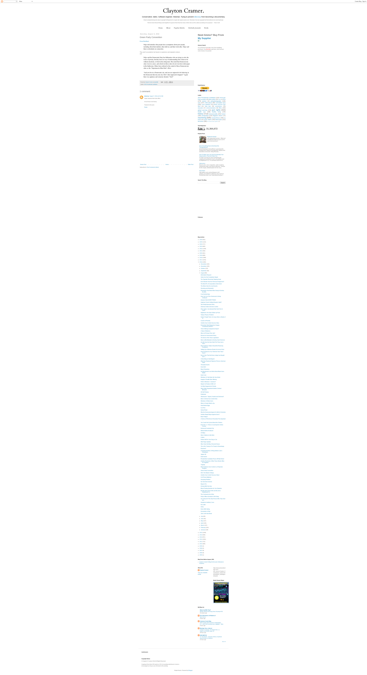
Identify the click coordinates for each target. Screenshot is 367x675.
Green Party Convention (207, 470)
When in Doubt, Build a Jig (207, 403)
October (203, 268)
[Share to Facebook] (170, 82)
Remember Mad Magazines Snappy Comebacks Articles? (210, 325)
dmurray (146, 96)
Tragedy (203, 464)
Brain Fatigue (204, 416)
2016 (201, 262)
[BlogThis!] (167, 82)
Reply (145, 107)
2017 (201, 260)
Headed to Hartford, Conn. (207, 502)
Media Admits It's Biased (207, 430)
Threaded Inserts (205, 364)
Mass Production (205, 369)
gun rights (216, 110)
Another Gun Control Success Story (210, 323)
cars (199, 102)
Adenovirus (202, 163)
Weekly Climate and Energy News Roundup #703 (211, 611)
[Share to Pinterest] (172, 82)
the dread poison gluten (212, 121)
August (203, 273)
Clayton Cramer (204, 570)
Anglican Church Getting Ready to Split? (211, 302)
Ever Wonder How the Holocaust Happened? (212, 281)
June (202, 518)
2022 (201, 248)
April (202, 523)
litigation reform (218, 115)
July (202, 516)
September (204, 270)
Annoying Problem (205, 479)
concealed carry (221, 102)
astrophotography (216, 101)
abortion (204, 101)
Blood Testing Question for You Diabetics (211, 488)
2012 (201, 539)
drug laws (208, 106)
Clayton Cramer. (183, 11)
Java (219, 99)
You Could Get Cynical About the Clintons (211, 422)
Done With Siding (205, 509)
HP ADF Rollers (205, 392)
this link (208, 49)
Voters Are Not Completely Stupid (209, 277)
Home (160, 28)
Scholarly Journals (194, 28)
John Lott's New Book (206, 513)
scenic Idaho (207, 119)
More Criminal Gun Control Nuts (209, 398)
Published (203, 394)
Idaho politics (212, 99)
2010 (201, 543)
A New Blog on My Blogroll (207, 359)
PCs (224, 99)
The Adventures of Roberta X (208, 615)
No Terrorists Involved (206, 481)
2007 (201, 550)
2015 (201, 532)
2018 (201, 257)
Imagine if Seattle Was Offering (209, 379)
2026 (201, 239)
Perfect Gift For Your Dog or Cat (209, 439)
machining (202, 118)
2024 (201, 244)
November (204, 266)
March (202, 525)
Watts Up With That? (205, 610)
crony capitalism (206, 104)
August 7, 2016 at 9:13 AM (156, 96)
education (200, 108)
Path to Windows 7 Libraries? (208, 381)
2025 (201, 242)
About (168, 28)
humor (224, 114)
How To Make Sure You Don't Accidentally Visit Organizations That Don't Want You (211, 155)
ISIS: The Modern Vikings (207, 472)
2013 (201, 537)
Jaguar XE (203, 454)
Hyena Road (204, 410)
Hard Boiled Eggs (205, 405)
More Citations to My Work (207, 435)
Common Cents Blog (205, 621)
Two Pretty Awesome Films (207, 304)
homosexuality (213, 114)
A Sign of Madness (205, 331)
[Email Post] (161, 82)
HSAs (202, 507)
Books (206, 28)
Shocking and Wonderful (207, 288)
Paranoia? (203, 448)
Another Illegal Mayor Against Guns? (210, 414)
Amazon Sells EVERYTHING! (208, 300)
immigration (205, 115)
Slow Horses (203, 617)
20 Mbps (203, 433)
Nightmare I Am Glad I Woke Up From (210, 312)
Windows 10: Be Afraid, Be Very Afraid (210, 377)
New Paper (202, 170)
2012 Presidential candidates (207, 97)
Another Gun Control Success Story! (210, 475)
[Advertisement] (166, 149)
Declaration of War (205, 511)
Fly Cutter (203, 504)
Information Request (206, 275)
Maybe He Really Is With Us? (208, 384)
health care (202, 112)
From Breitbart (144, 41)
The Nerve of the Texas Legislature (210, 337)
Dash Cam (203, 375)
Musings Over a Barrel (206, 628)
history (200, 114)
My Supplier (204, 38)
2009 (201, 546)
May (202, 521)
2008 (201, 548)
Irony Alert (203, 367)
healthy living (216, 112)
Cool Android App (205, 294)
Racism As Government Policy (208, 335)
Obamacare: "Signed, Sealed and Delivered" (212, 396)
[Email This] (165, 82)
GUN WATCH (203, 635)
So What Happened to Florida (208, 386)
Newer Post (143, 164)
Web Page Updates (206, 442)
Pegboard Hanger (211, 136)
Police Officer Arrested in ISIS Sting (210, 496)
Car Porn (203, 407)
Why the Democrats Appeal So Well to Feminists (213, 412)
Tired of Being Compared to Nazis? (210, 328)
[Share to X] (168, 82)
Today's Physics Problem (207, 315)
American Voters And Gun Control (209, 306)
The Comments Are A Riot (207, 494)
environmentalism (211, 108)
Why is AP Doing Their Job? (208, 333)
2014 (201, 535)
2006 (201, 552)
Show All (224, 641)
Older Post (190, 164)
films (220, 108)
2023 (201, 246)
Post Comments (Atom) (153, 167)
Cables (202, 437)
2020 (201, 253)
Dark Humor (204, 456)
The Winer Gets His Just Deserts (209, 286)
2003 (201, 555)
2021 (201, 251)
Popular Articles (179, 28)
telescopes (218, 119)
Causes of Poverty (205, 320)
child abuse (208, 102)
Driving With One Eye (206, 486)
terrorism (200, 121)
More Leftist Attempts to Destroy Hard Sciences (213, 340)
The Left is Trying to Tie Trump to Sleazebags (212, 446)
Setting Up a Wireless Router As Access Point (212, 349)
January (203, 529)
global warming (202, 110)
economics (218, 106)
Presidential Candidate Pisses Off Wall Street (212, 459)
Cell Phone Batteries (206, 477)
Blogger (190, 670)
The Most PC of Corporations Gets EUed (211, 284)
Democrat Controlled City (207, 428)
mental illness (216, 118)
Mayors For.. (204, 484)
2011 (201, 541)
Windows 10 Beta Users (207, 401)
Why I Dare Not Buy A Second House (210, 444)
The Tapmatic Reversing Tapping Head (211, 279)
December (204, 264)
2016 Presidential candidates (150, 84)
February (203, 527)
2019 (201, 255)
